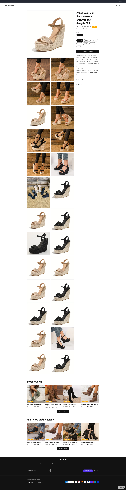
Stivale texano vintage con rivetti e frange (34, 404)
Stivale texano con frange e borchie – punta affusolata (53, 405)
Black (86, 35)
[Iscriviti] (49, 470)
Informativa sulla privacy (53, 486)
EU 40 (85, 43)
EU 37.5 (87, 40)
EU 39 (79, 43)
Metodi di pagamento (51, 463)
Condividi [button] (80, 84)
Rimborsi (59, 463)
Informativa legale (88, 486)
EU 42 (79, 46)
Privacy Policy (66, 463)
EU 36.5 (80, 40)
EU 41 (92, 43)
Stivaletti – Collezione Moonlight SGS (34, 442)
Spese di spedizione (87, 28)
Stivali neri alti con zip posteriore (69, 404)
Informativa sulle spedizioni (78, 486)
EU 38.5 (95, 41)
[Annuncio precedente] (39, 1)
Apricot (80, 35)
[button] (2, 5)
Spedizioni (42, 463)
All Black (93, 35)
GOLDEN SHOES (33, 486)
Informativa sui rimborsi (42, 486)
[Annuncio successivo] (86, 1)
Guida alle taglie (80, 79)
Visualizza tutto (63, 411)
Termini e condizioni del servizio (78, 463)
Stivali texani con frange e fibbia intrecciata (89, 404)
